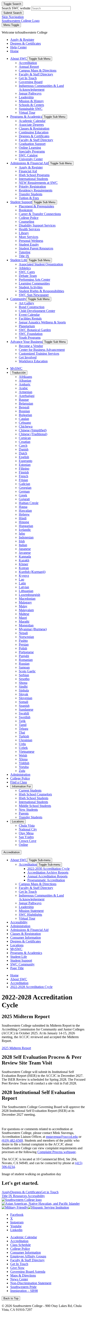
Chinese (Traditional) (33, 434)
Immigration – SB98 (24, 1291)
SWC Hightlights (30, 914)
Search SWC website (16, 8)
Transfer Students (30, 194)
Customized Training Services (39, 353)
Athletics (25, 268)
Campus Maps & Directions (37, 70)
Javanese (25, 552)
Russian (24, 663)
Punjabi (24, 656)
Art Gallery (26, 303)
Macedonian (27, 598)
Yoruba (24, 767)
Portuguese (26, 652)
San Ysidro (26, 837)
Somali (23, 702)
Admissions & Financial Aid (29, 163)
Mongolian (26, 625)
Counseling (26, 221)
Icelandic (25, 530)
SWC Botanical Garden (35, 330)
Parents (24, 813)
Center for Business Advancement (42, 350)
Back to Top (10, 1298)
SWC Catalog (28, 155)
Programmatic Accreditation (46, 880)
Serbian (24, 675)
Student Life (18, 260)
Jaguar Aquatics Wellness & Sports (42, 322)
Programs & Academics (26, 116)
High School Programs (34, 175)
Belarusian (26, 403)
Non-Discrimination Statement (30, 1283)
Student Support (21, 202)
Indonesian (26, 537)
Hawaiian (25, 510)
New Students (28, 809)
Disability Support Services (37, 225)
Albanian (25, 380)
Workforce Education (33, 361)
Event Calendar (29, 314)
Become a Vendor (31, 346)
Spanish (24, 705)
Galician (24, 484)
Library (24, 233)
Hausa (23, 507)
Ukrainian (25, 740)
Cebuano (25, 422)
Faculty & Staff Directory (36, 74)
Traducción (19, 372)
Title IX (24, 256)
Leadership (26, 97)
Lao (21, 579)
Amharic (25, 384)
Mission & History (31, 101)
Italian (23, 545)
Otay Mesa (26, 833)
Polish (23, 648)
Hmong (24, 522)
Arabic (23, 388)
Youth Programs (30, 337)
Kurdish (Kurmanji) (32, 572)
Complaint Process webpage (56, 1152)
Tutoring (24, 252)
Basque (24, 399)
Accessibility (19, 922)
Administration (20, 774)
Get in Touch (50, 1192)
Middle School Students (35, 806)
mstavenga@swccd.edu (62, 1136)
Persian (24, 644)
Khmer (23, 564)
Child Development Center (37, 311)
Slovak (23, 694)
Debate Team (28, 276)
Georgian (25, 487)
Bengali (24, 407)
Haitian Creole (28, 503)
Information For (21, 786)
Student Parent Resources (36, 248)
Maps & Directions (23, 1275)
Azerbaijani (26, 396)
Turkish (24, 736)
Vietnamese (26, 751)
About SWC (18, 58)
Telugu (23, 728)
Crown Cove (27, 841)
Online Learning (30, 147)
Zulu (22, 770)
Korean (24, 568)
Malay (23, 606)
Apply (6, 1192)
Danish (23, 449)
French (23, 476)
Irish (22, 541)
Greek (23, 495)
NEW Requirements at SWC (38, 182)
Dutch (23, 453)
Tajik (22, 721)
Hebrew (24, 514)
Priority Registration (32, 186)
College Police (28, 218)
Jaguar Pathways (30, 93)
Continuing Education (33, 132)
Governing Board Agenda (27, 1271)
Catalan (24, 419)
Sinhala (24, 690)
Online (23, 844)
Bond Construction (31, 307)
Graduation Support (32, 144)
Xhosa (23, 759)
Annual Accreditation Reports (47, 876)
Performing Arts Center (34, 279)
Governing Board (31, 82)
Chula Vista (27, 825)
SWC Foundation (31, 334)
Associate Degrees (31, 124)
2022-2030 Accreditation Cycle (48, 868)
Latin (22, 583)
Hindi (22, 518)
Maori (23, 617)
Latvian (24, 587)
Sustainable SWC (31, 109)
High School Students (33, 798)
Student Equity (29, 244)
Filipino (24, 468)
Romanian (26, 660)
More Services (28, 237)
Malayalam (26, 610)
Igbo (22, 533)
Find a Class (18, 782)
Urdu (22, 744)
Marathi (24, 621)
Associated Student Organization (41, 264)
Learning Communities (34, 283)
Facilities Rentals (30, 318)
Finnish (24, 472)
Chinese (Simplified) (33, 430)
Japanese (25, 549)
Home (14, 975)
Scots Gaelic (27, 671)
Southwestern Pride (23, 1287)
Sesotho (24, 679)
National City (28, 829)
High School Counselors (35, 794)
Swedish (24, 717)
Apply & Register (31, 167)
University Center (31, 159)
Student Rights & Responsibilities (41, 291)
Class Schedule (20, 1245)
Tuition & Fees (29, 198)
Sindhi (23, 686)
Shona (23, 683)
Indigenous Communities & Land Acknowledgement (41, 87)
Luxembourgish (29, 595)
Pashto (23, 640)
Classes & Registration (34, 128)
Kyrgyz (24, 575)
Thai (22, 732)
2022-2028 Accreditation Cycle (31, 987)
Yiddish (24, 763)
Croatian (24, 442)
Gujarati (24, 499)
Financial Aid (28, 171)
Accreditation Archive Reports (47, 872)
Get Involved (28, 357)
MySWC (16, 368)
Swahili (24, 713)
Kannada (25, 556)
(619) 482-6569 (12, 1140)
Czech (23, 445)
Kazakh (24, 560)
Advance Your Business (26, 341)
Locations (18, 821)
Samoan (24, 667)
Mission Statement (31, 911)
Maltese (24, 614)
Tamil (22, 725)
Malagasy (25, 602)
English (24, 457)
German (24, 491)
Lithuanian (26, 591)
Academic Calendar (32, 121)
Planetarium (27, 326)
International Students (33, 179)
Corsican (25, 438)
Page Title (17, 968)
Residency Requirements (35, 190)
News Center (19, 1279)
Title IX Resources (15, 1196)
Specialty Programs (32, 151)
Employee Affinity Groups (28, 1256)
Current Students (30, 790)
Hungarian (26, 526)
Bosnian (24, 411)
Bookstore (26, 210)
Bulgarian (25, 415)
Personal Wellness (31, 240)
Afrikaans (25, 376)
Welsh (23, 755)
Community (18, 299)
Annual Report (29, 66)
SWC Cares (27, 272)
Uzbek (23, 748)
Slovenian (25, 698)
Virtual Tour (27, 112)
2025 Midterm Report (16, 1048)
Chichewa (25, 426)
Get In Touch (28, 78)
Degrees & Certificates (34, 136)
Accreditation (28, 63)
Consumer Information (25, 937)
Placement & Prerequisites (36, 206)
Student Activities (31, 287)
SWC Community (22, 964)
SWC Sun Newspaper (34, 295)
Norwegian (26, 637)
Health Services (29, 229)
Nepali (23, 633)
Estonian (25, 464)
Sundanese (26, 709)
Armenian (25, 392)
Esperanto (25, 461)
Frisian (23, 480)
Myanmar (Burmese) (33, 629)
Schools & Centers (31, 105)
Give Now (17, 1268)
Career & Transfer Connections (40, 214)
